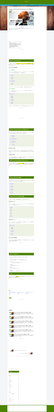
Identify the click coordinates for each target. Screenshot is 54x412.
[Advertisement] (21, 36)
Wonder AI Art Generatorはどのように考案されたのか (15, 43)
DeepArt (11, 267)
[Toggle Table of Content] (20, 42)
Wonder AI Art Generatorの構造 (13, 45)
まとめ (10, 47)
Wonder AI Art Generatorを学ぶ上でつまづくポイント (15, 44)
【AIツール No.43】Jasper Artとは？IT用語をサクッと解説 (21, 292)
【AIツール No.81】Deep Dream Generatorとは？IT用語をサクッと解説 (12, 293)
